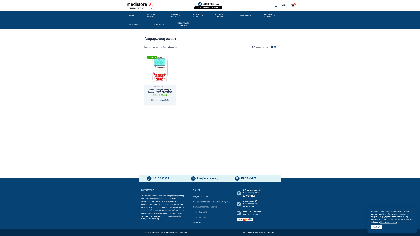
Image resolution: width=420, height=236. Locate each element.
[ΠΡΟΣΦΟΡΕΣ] (237, 178)
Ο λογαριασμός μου (200, 197)
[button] (276, 6)
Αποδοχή (376, 227)
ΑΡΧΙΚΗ (131, 16)
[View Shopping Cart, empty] (292, 6)
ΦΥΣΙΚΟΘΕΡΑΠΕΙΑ (135, 24)
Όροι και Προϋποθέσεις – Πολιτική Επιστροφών (211, 202)
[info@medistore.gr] (193, 178)
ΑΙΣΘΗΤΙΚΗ (158, 24)
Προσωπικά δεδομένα (388, 222)
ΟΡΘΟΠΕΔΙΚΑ (244, 16)
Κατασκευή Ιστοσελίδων (253, 232)
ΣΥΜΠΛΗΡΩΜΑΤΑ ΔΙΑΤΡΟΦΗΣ (183, 24)
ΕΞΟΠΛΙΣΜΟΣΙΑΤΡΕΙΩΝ (220, 15)
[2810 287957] (149, 178)
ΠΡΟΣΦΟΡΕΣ (248, 178)
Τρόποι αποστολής (199, 217)
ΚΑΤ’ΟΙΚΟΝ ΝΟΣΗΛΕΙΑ (151, 15)
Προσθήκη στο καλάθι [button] (160, 100)
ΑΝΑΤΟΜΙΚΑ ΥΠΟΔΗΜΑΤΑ (268, 15)
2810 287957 (161, 178)
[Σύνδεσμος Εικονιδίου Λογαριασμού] (284, 5)
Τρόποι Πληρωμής (199, 212)
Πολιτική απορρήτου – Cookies (204, 207)
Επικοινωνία (197, 222)
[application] (156, 16)
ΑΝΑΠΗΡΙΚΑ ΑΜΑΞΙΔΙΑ (174, 15)
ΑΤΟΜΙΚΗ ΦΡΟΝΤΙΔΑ (196, 15)
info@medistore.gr (208, 178)
